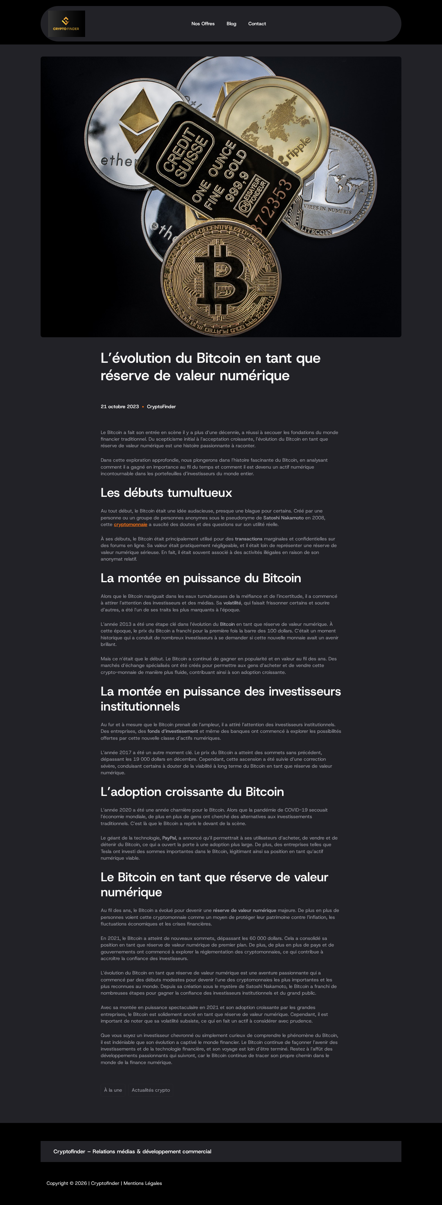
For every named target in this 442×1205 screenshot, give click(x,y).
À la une (113, 1090)
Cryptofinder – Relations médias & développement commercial (132, 1151)
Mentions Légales (143, 1183)
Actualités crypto (151, 1090)
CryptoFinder (161, 406)
